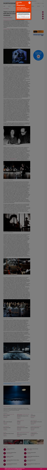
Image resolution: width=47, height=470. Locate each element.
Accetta (41, 468)
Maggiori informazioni (19, 469)
